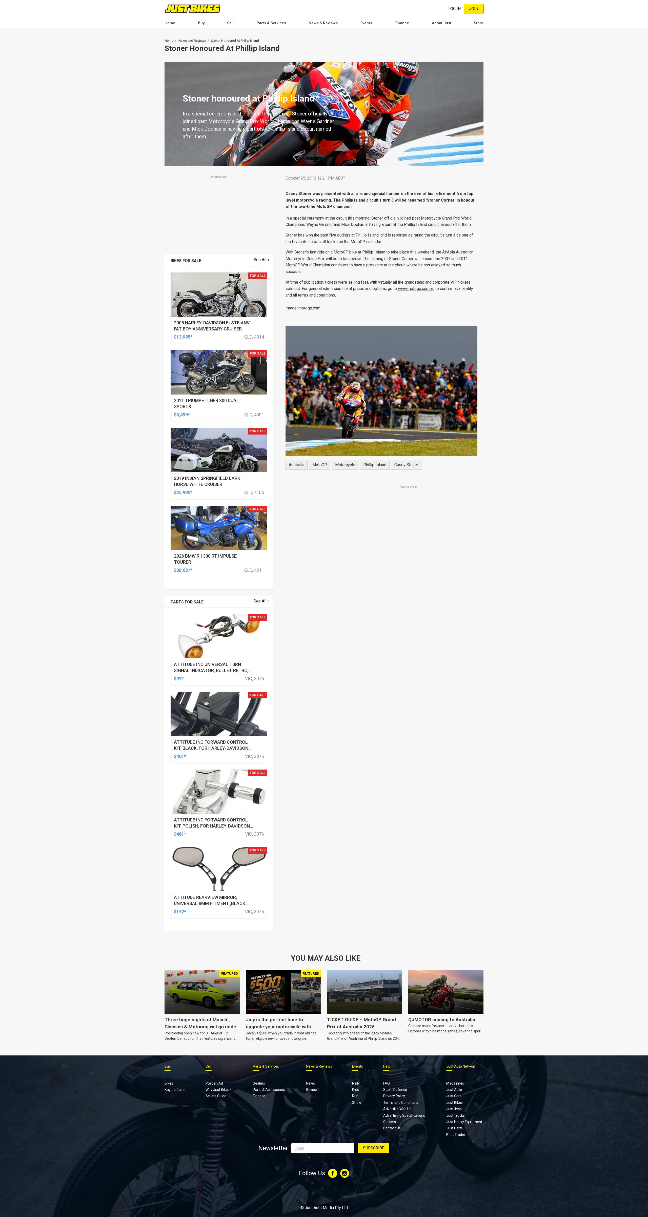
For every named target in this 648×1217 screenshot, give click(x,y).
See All (260, 259)
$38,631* (183, 570)
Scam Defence (395, 1090)
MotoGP (319, 464)
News (310, 1083)
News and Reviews (192, 41)
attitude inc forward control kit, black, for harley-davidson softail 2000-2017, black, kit (211, 748)
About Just (441, 23)
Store (478, 23)
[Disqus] (381, 630)
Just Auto (454, 1090)
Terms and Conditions (400, 1103)
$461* (180, 756)
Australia (296, 464)
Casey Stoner (406, 464)
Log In (454, 8)
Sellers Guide (216, 1096)
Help (386, 1066)
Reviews (312, 1090)
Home (170, 23)
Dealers (259, 1083)
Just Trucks (455, 1115)
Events (366, 23)
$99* (179, 678)
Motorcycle (345, 464)
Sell (230, 23)
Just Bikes (454, 1103)
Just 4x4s (454, 1109)
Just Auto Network (461, 1066)
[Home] (192, 8)
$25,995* (183, 492)
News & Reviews (323, 23)
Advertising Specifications (404, 1115)
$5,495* (182, 414)
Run (355, 1096)
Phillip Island (374, 464)
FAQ (386, 1083)
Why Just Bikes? (218, 1090)
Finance (402, 23)
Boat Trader (455, 1135)
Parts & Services (271, 23)
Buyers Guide (175, 1090)
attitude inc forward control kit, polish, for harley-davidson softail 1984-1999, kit (212, 826)
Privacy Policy (394, 1096)
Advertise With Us (397, 1109)
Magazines (455, 1083)
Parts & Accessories (269, 1090)
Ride (355, 1090)
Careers (389, 1122)
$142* (180, 911)
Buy (201, 23)
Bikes (169, 1083)
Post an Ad (214, 1083)
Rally (356, 1083)
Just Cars (453, 1096)
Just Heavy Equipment (464, 1122)
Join (473, 8)
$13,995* (183, 337)
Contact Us (392, 1128)
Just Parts (454, 1128)
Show (356, 1103)
